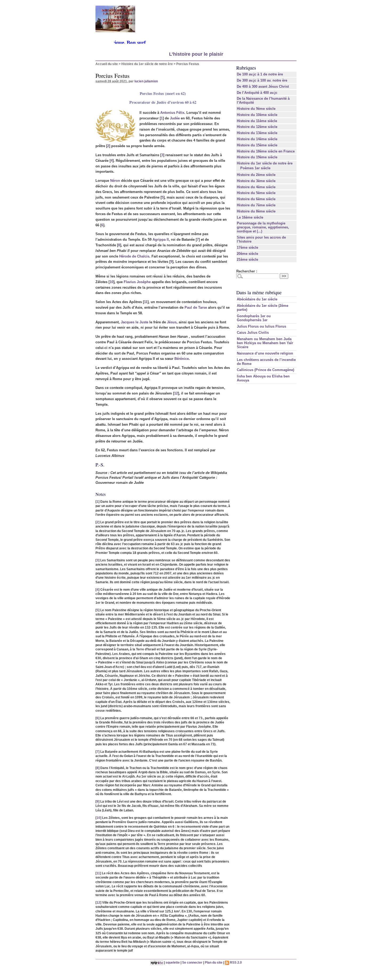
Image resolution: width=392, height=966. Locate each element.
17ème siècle (247, 247)
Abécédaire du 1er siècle (257, 299)
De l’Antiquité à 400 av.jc (257, 93)
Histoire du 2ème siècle (256, 175)
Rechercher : (246, 271)
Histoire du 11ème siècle (257, 121)
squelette (173, 962)
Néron (115, 181)
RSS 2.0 (235, 962)
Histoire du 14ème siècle (257, 139)
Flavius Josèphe (137, 282)
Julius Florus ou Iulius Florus (261, 326)
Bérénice (181, 359)
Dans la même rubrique (259, 292)
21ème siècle (247, 259)
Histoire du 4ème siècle (256, 187)
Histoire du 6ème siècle (256, 199)
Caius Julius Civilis (253, 333)
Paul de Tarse (196, 307)
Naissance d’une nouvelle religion (265, 353)
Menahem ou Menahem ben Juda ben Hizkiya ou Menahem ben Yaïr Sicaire (265, 343)
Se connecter (192, 962)
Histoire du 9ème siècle (256, 109)
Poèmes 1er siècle (255, 168)
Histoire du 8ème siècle (256, 211)
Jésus (172, 322)
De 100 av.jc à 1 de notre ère (260, 74)
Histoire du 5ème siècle (256, 193)
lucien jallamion (146, 81)
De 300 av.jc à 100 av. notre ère (262, 80)
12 (176, 393)
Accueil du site (106, 64)
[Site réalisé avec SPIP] (156, 962)
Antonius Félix (172, 113)
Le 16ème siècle (250, 217)
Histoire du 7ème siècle (256, 205)
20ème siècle (247, 254)
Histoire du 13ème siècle (257, 133)
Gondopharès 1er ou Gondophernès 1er (254, 318)
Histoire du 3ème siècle (256, 181)
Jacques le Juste (134, 322)
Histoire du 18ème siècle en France (266, 151)
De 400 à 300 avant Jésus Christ (263, 86)
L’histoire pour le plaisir (196, 54)
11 (145, 302)
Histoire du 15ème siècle (257, 145)
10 (111, 282)
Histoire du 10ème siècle (257, 115)
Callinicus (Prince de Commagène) (265, 370)
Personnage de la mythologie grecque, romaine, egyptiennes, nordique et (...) (263, 227)
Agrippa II (161, 239)
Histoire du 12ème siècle (257, 127)
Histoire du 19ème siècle (257, 157)
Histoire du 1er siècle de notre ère (147, 64)
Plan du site (213, 962)
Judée (175, 118)
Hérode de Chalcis (134, 256)
